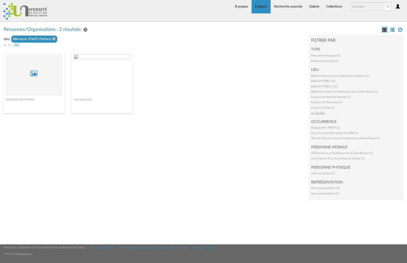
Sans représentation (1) (325, 193)
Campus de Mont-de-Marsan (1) (330, 97)
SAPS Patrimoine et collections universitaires (145, 247)
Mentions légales (204, 247)
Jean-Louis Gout (83, 99)
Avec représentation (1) (325, 188)
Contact (184, 247)
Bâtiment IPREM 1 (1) (324, 86)
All (17, 45)
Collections (334, 6)
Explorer (261, 6)
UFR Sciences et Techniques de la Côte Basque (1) (342, 153)
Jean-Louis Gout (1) (323, 173)
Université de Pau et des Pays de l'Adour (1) (337, 158)
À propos (241, 6)
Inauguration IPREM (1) (325, 127)
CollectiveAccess (23, 254)
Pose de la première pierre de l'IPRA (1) (334, 133)
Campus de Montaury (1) (326, 102)
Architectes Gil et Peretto (20, 99)
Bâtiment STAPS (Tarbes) (32, 39)
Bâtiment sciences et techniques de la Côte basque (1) (344, 91)
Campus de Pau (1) (322, 107)
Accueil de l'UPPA (102, 247)
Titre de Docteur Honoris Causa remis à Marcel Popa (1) (345, 138)
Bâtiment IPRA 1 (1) (323, 81)
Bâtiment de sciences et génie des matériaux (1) (340, 75)
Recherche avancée (288, 6)
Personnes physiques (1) (326, 55)
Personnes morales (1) (324, 61)
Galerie (314, 6)
